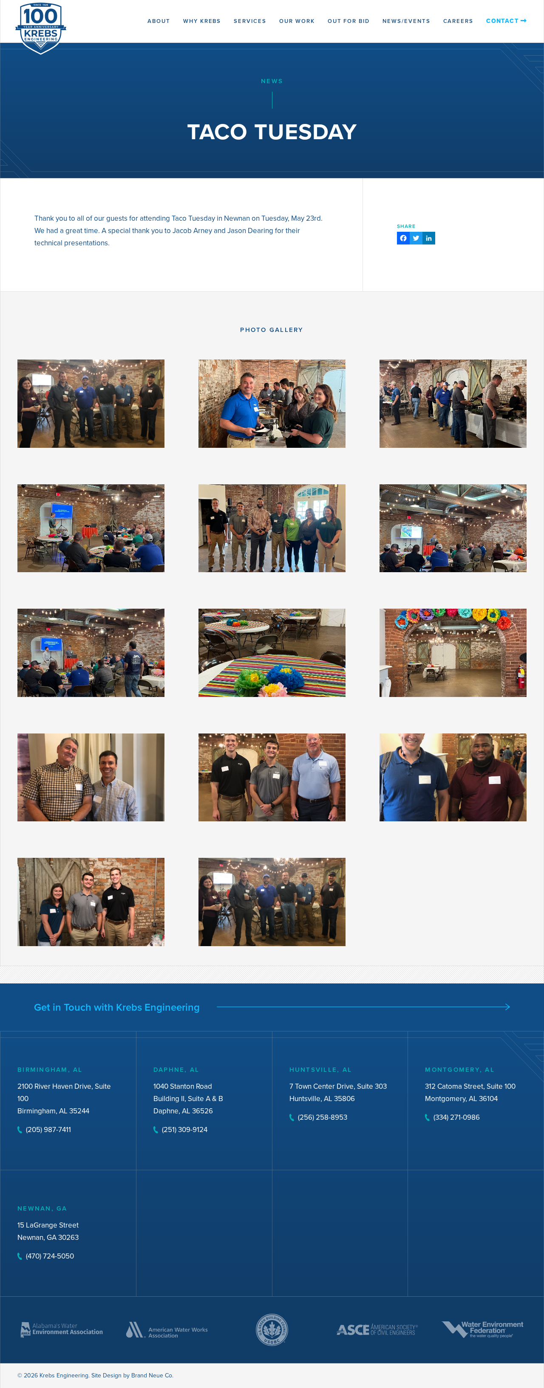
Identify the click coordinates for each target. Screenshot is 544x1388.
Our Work (297, 21)
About (158, 21)
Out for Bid (349, 21)
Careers (458, 21)
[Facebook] (403, 239)
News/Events (406, 21)
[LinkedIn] (428, 239)
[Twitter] (416, 239)
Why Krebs (202, 21)
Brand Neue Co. (152, 1375)
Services (250, 21)
